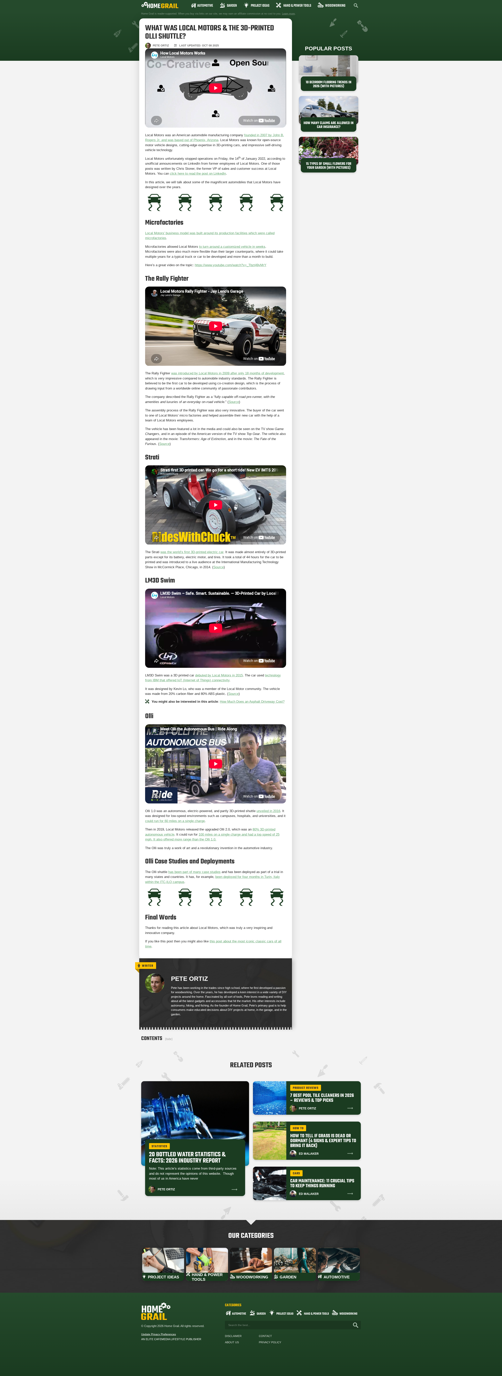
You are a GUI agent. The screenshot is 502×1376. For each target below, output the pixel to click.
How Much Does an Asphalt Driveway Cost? (252, 701)
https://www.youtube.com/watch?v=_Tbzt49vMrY (230, 265)
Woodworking (335, 6)
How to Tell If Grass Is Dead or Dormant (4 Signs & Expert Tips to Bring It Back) (323, 1140)
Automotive (205, 6)
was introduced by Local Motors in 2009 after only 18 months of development (227, 373)
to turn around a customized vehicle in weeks (232, 247)
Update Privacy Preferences (158, 1334)
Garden (232, 6)
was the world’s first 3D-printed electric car (191, 552)
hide (168, 1039)
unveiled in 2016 (268, 811)
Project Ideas (260, 6)
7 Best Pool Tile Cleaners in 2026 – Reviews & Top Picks (322, 1098)
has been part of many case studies (194, 872)
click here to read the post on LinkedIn (198, 173)
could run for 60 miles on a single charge (175, 821)
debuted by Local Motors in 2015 (219, 675)
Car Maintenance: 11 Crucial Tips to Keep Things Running (322, 1183)
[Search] (355, 1325)
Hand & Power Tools (297, 6)
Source (234, 402)
